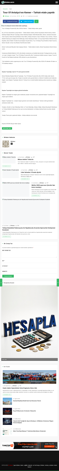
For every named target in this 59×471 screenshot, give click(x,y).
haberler (30, 465)
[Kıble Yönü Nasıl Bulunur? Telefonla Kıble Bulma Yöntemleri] (7, 431)
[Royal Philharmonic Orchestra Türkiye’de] (7, 411)
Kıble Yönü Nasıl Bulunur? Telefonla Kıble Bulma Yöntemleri (29, 431)
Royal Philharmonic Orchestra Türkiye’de (24, 411)
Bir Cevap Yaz (7, 128)
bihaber (42, 465)
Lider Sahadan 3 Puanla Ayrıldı (31, 172)
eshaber (51, 465)
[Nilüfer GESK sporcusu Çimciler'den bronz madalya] (15, 189)
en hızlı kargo (36, 465)
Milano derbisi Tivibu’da (25, 159)
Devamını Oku (6, 166)
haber (21, 465)
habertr (29, 467)
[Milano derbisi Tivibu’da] (9, 159)
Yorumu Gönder (8, 276)
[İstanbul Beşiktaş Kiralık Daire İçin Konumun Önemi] (7, 401)
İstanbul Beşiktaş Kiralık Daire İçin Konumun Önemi (27, 401)
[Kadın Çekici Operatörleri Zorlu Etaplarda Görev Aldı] (29, 377)
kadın (55, 465)
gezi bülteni (17, 465)
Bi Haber (10, 465)
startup (47, 465)
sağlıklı (25, 465)
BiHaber (7, 16)
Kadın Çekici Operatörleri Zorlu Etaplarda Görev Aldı (20, 388)
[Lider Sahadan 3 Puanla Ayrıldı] (10, 173)
